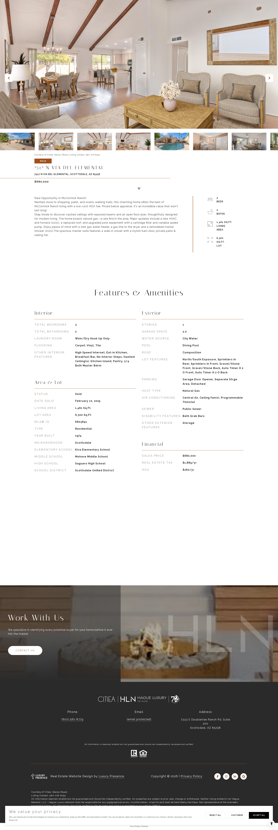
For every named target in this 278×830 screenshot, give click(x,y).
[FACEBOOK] (217, 776)
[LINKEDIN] (235, 776)
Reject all (215, 815)
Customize (237, 815)
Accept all (259, 815)
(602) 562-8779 (72, 719)
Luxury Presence (111, 776)
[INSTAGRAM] (226, 776)
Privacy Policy (191, 776)
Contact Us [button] (25, 650)
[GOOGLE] (243, 776)
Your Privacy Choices (139, 826)
